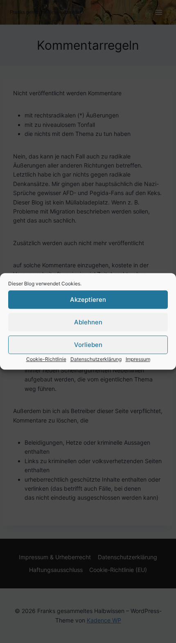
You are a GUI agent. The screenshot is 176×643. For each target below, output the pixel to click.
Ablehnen (88, 322)
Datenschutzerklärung (96, 359)
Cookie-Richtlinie (46, 359)
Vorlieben (88, 345)
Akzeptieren (88, 299)
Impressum (138, 359)
